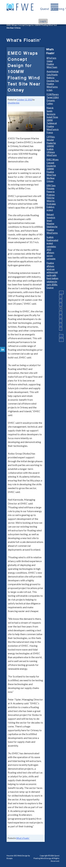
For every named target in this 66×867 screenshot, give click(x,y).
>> (61, 340)
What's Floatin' (22, 838)
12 (61, 336)
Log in (43, 21)
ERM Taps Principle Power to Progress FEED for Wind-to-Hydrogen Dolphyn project (51, 197)
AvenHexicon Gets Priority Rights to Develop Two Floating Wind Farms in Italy (53, 80)
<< (61, 292)
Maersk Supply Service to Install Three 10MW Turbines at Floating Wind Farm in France (53, 120)
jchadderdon (13, 103)
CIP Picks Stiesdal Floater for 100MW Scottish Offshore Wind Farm (52, 145)
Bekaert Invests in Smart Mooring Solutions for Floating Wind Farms (52, 223)
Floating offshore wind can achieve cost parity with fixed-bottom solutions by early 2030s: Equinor (52, 275)
